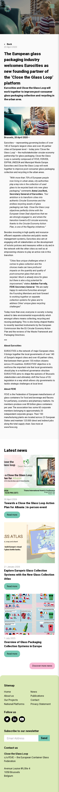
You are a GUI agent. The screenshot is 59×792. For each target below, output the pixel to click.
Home (7, 691)
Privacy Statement (41, 704)
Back (9, 44)
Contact (35, 699)
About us (9, 695)
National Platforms (14, 704)
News (34, 691)
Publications (37, 695)
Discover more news (42, 665)
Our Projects (11, 699)
